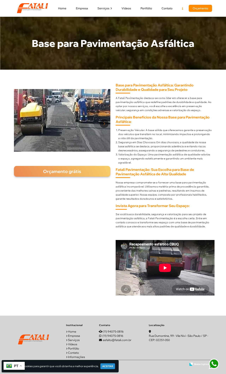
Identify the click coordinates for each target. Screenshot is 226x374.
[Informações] (182, 8)
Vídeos (126, 8)
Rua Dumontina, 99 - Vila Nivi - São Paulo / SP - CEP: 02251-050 (178, 338)
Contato (167, 8)
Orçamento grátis (62, 171)
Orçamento (200, 8)
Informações (76, 357)
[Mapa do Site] (149, 364)
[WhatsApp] (215, 364)
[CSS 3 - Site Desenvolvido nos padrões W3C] (171, 364)
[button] (104, 123)
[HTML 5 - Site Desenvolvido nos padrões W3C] (159, 364)
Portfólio (146, 8)
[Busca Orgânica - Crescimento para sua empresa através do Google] (199, 364)
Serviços (103, 8)
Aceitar (107, 366)
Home (62, 8)
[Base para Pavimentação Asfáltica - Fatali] (32, 8)
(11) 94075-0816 (113, 331)
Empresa (82, 8)
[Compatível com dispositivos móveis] (183, 364)
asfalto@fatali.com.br (117, 340)
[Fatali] (33, 339)
